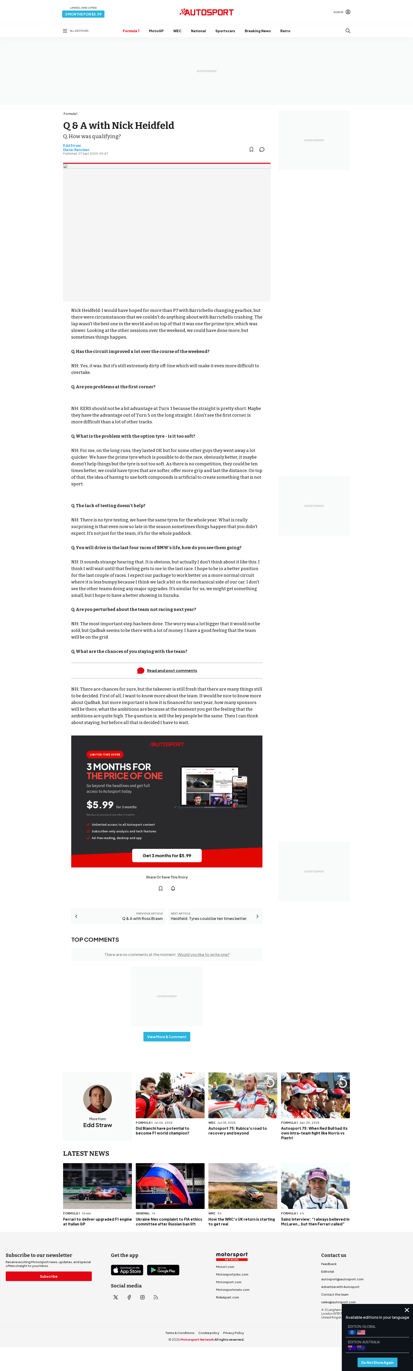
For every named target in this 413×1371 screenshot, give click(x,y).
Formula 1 (131, 31)
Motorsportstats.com (233, 1290)
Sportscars (225, 31)
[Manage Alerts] (173, 888)
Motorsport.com (228, 1282)
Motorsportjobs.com (232, 1274)
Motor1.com (225, 1267)
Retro (285, 31)
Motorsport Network (197, 1339)
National (198, 31)
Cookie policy (208, 1333)
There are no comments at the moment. (166, 954)
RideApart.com (227, 1297)
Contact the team (334, 1294)
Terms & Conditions (180, 1333)
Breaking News (258, 31)
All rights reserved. (229, 1339)
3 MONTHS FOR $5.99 (83, 14)
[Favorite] (251, 149)
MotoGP (156, 31)
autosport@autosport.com (342, 1279)
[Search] (348, 31)
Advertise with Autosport (340, 1287)
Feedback (329, 1264)
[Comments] (263, 149)
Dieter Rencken (76, 149)
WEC (177, 31)
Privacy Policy (233, 1333)
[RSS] (156, 1297)
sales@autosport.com (338, 1302)
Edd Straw (72, 145)
